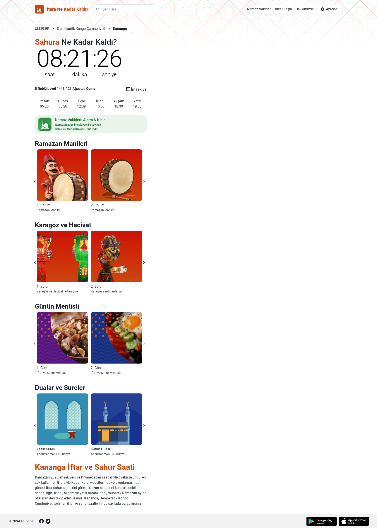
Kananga (120, 29)
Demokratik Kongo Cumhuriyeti (81, 29)
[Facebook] (41, 521)
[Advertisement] (235, 107)
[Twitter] (48, 521)
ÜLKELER (42, 29)
